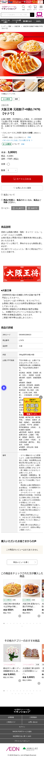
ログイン (22, 727)
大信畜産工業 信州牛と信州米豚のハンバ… (31, 671)
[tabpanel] (22, 54)
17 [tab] (25, 693)
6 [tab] (20, 623)
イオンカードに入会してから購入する (16, 140)
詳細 (29, 137)
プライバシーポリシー (22, 741)
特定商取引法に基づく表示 (22, 736)
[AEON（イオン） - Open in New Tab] (12, 749)
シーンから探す (16, 21)
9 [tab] (30, 623)
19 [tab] (31, 693)
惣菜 (9, 26)
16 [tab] (22, 693)
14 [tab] (15, 693)
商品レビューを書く (21, 562)
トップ (3, 26)
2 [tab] (7, 623)
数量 (3, 170)
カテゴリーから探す (5, 21)
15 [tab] (18, 693)
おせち (38, 21)
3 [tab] (10, 623)
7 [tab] (23, 623)
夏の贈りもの (27, 21)
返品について (9, 195)
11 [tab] (36, 623)
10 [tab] (33, 623)
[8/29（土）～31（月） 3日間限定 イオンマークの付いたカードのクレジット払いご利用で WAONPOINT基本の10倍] (22, 2)
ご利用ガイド (10, 722)
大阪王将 (17, 26)
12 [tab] (40, 623)
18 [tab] (28, 693)
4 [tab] (13, 623)
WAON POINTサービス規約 (22, 731)
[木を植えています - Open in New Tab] (30, 749)
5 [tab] (17, 623)
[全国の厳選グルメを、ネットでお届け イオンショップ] (9, 8)
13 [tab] (22, 626)
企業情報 (11, 717)
